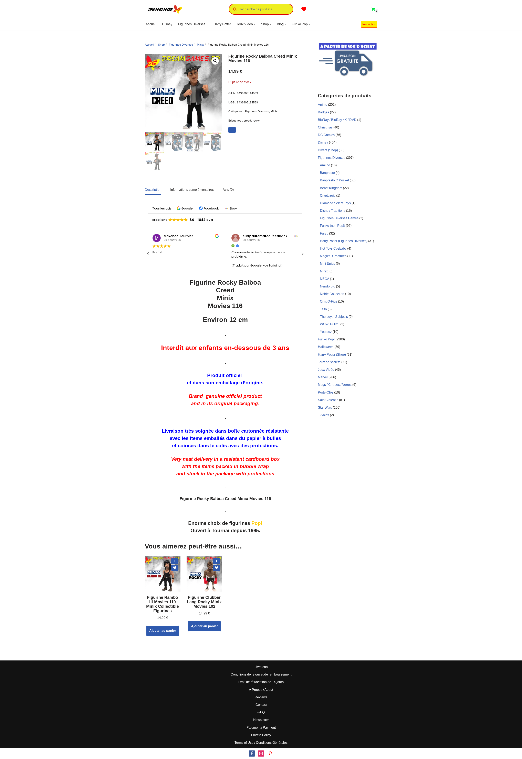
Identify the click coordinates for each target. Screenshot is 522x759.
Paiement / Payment (261, 727)
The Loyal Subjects (334, 316)
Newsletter (261, 720)
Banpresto (327, 172)
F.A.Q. (261, 712)
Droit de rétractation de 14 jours (261, 682)
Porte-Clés (325, 392)
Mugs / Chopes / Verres (335, 384)
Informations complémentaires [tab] (192, 189)
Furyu (324, 233)
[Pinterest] (270, 753)
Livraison (261, 667)
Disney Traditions (332, 210)
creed (247, 120)
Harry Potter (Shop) (332, 354)
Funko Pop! (326, 339)
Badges (323, 112)
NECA (324, 279)
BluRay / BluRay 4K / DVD (337, 120)
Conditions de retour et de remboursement (261, 674)
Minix (200, 44)
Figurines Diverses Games (339, 218)
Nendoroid (327, 286)
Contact (261, 704)
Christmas (325, 127)
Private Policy (261, 735)
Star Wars (325, 407)
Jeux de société (329, 362)
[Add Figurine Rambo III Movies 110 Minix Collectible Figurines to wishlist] (174, 568)
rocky (256, 120)
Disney (167, 24)
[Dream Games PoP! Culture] (165, 9)
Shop (161, 44)
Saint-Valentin (328, 400)
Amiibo (325, 165)
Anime (322, 104)
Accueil (151, 24)
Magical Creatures (333, 256)
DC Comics (326, 135)
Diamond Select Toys (335, 203)
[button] (207, 24)
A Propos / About (261, 689)
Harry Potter (222, 24)
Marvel (323, 377)
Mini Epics (327, 263)
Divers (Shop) (328, 150)
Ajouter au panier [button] (162, 630)
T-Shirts (323, 415)
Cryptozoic (327, 195)
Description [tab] (153, 189)
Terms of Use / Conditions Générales (261, 742)
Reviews (261, 697)
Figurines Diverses (181, 44)
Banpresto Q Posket (334, 180)
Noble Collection (332, 294)
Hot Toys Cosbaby (333, 248)
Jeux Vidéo (326, 369)
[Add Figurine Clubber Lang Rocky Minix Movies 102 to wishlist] (216, 568)
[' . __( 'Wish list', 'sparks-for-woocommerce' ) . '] (303, 9)
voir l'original (272, 265)
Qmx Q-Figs (328, 301)
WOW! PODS (330, 324)
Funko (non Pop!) (332, 225)
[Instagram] (261, 753)
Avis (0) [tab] (228, 189)
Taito (323, 309)
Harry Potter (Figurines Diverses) (343, 241)
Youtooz (326, 331)
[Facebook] (252, 753)
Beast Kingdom (331, 188)
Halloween (326, 347)
